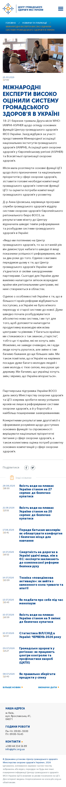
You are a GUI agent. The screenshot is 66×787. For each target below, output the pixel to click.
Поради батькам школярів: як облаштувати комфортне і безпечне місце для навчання (41, 535)
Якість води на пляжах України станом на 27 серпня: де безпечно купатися (36, 491)
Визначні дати (47, 687)
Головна (11, 23)
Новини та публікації (34, 23)
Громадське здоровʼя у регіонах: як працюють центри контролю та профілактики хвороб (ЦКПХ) (37, 655)
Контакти (13, 741)
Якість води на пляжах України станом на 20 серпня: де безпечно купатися (36, 513)
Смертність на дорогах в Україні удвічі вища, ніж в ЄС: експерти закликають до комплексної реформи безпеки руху (39, 559)
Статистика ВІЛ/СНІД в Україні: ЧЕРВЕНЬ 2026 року (40, 634)
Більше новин (12, 687)
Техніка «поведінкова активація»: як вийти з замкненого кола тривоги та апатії (41, 583)
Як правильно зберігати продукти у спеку (37, 675)
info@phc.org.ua (15, 749)
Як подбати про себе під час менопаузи (41, 601)
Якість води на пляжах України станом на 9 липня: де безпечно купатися (40, 618)
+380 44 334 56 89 (16, 746)
